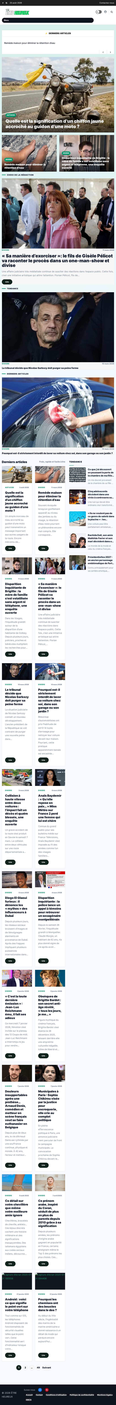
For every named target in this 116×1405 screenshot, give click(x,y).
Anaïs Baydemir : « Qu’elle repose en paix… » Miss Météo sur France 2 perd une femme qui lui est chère (49, 808)
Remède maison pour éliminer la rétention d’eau (50, 497)
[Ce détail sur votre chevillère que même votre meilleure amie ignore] (17, 1183)
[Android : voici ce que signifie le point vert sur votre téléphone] (17, 1281)
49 (38, 1368)
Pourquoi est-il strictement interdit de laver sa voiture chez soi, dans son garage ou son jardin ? (57, 453)
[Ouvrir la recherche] (111, 11)
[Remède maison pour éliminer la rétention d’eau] (50, 475)
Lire (7, 282)
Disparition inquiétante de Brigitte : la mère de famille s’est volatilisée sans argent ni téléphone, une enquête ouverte (16, 599)
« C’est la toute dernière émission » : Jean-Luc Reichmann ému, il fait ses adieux (16, 1007)
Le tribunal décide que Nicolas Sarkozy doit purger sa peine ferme (40, 368)
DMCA (29, 1400)
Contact (39, 1395)
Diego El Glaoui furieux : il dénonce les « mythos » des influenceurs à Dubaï (16, 907)
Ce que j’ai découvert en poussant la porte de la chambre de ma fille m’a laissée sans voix (101, 473)
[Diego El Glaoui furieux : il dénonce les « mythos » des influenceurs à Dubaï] (17, 880)
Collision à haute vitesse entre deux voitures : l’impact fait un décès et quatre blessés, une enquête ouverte (16, 810)
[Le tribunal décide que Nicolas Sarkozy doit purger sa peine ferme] (58, 328)
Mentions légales (105, 1395)
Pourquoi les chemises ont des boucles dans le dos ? (48, 1305)
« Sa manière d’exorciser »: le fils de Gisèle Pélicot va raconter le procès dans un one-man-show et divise (57, 261)
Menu (6, 20)
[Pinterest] (6, 3)
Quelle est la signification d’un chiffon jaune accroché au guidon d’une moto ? (16, 502)
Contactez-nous (106, 3)
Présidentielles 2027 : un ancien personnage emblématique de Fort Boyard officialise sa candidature (100, 560)
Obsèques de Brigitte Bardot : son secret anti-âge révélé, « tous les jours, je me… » (49, 1006)
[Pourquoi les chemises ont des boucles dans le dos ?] (50, 1281)
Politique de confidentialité (82, 1395)
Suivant (46, 1368)
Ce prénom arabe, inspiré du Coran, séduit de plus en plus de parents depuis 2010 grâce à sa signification (49, 1214)
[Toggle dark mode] (99, 12)
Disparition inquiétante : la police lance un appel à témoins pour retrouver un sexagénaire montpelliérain (49, 909)
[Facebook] (3, 3)
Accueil (29, 1395)
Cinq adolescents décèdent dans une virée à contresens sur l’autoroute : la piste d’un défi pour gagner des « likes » (100, 494)
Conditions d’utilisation (56, 1395)
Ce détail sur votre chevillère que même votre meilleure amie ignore (16, 1209)
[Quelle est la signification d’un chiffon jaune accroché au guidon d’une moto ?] (17, 475)
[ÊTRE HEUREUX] (105, 11)
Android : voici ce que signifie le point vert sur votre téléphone (16, 1305)
